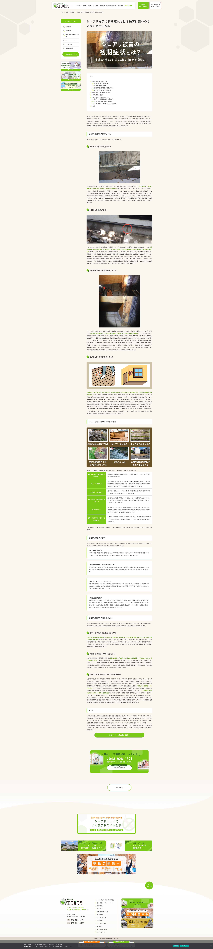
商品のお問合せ (143, 5)
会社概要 (120, 5)
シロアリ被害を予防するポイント (100, 97)
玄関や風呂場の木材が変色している (104, 88)
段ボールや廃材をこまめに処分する (103, 99)
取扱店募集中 (128, 5)
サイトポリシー (184, 945)
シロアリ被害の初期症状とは (99, 81)
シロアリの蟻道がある (100, 85)
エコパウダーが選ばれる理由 (83, 5)
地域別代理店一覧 (111, 5)
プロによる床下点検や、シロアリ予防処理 (105, 103)
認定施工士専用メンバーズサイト (155, 5)
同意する (176, 945)
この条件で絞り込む (71, 54)
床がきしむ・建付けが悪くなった (102, 90)
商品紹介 (102, 5)
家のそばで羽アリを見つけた (102, 83)
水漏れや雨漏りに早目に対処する (103, 101)
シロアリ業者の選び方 (97, 95)
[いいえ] (211, 946)
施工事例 (95, 5)
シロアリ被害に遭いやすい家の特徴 (100, 92)
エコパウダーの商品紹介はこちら (119, 735)
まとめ (93, 106)
